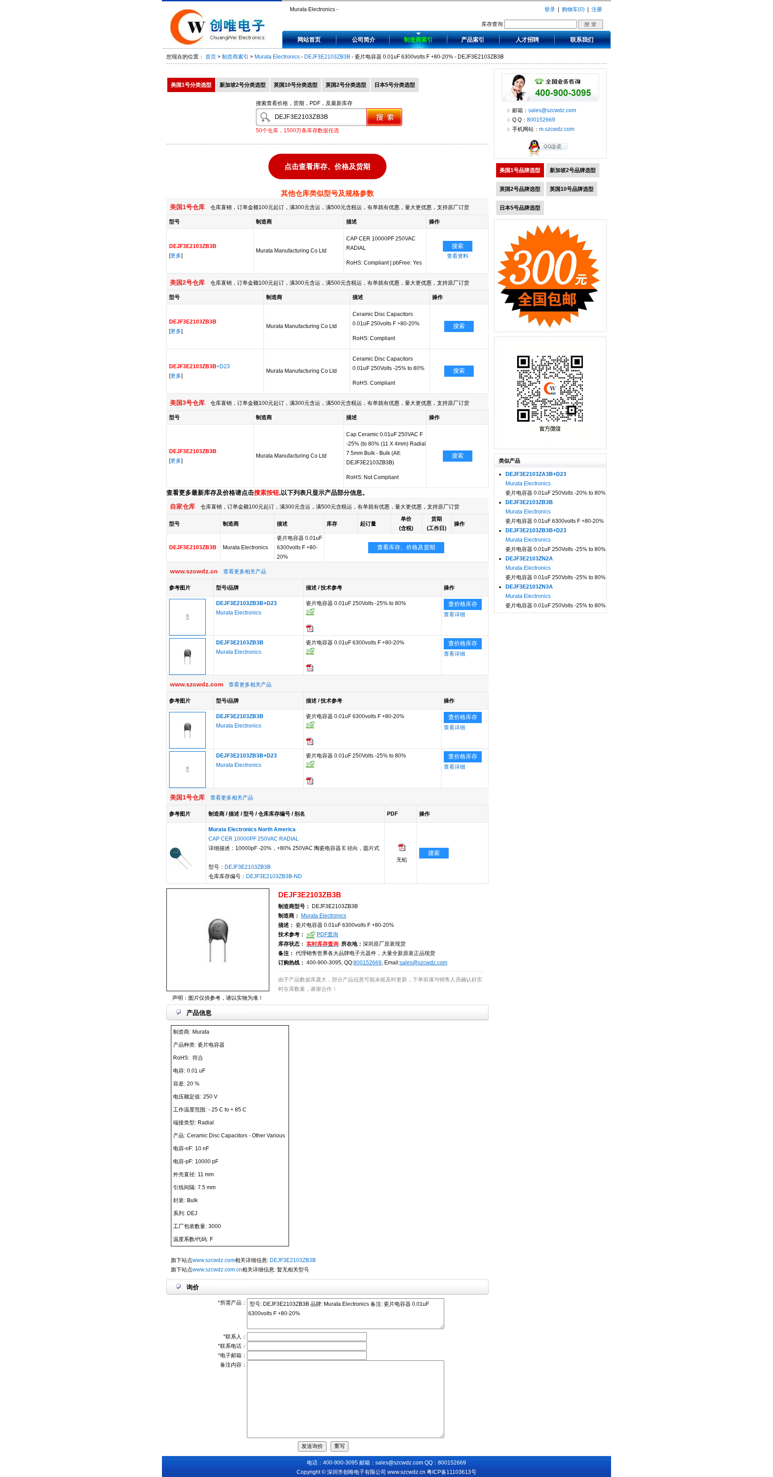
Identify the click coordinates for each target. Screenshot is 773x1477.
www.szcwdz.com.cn (217, 1270)
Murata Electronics (277, 57)
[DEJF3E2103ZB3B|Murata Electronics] (187, 673)
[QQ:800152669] (550, 156)
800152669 (367, 962)
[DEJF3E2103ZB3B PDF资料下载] (309, 669)
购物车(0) (573, 9)
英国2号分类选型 (346, 85)
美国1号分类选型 (191, 85)
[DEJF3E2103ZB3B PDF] (401, 849)
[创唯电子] (219, 43)
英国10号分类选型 (296, 85)
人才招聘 (527, 39)
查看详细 (454, 614)
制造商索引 (418, 39)
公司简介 (363, 39)
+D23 (199, 366)
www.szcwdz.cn (406, 1472)
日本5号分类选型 (394, 85)
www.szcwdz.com (213, 1260)
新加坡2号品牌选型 (573, 170)
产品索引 (472, 39)
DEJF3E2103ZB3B (327, 57)
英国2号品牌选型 (520, 189)
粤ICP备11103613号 (451, 1472)
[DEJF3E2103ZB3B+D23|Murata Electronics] (187, 634)
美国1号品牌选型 (520, 170)
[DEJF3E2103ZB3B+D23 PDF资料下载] (309, 630)
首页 (210, 57)
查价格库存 (462, 604)
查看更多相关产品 (244, 571)
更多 (175, 255)
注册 (596, 9)
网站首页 (309, 39)
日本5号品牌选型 (520, 208)
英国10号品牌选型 (572, 189)
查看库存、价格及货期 (406, 547)
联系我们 (582, 39)
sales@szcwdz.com (423, 962)
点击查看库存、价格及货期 (327, 164)
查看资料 (457, 256)
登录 (549, 9)
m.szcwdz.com (556, 129)
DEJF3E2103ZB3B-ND (274, 876)
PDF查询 (327, 934)
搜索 (457, 246)
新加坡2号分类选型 (243, 85)
